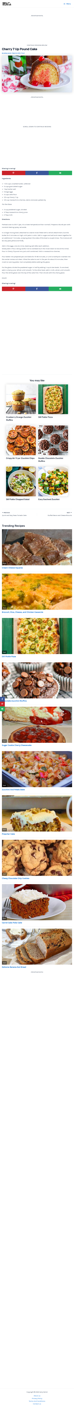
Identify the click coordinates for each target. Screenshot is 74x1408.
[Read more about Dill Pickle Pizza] (53, 399)
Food (23, 53)
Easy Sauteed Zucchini (48, 499)
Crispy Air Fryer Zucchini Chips (20, 458)
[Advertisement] (37, 30)
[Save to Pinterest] (13, 173)
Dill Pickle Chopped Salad (17, 499)
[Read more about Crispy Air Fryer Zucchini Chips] (21, 440)
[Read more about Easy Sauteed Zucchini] (53, 481)
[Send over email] (60, 173)
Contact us (37, 1404)
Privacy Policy (37, 1398)
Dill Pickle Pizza (45, 417)
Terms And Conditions (37, 1401)
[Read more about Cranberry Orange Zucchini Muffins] (21, 399)
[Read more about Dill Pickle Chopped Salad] (21, 481)
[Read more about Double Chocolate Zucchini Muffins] (53, 440)
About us (37, 1396)
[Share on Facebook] (37, 173)
